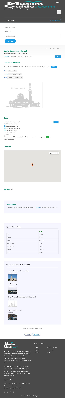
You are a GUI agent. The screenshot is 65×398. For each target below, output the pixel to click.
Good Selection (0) (12, 126)
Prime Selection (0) (11, 124)
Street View (55, 153)
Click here (38, 207)
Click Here (54, 66)
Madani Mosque (13, 284)
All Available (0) (10, 134)
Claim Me (57, 56)
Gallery (13, 56)
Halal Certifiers (53, 347)
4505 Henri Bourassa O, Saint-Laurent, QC (16, 53)
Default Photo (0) (11, 130)
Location (20, 56)
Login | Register (10, 20)
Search (10, 41)
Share (28, 334)
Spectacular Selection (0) (13, 122)
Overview (7, 56)
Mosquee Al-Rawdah (15, 310)
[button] (32, 164)
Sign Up (37, 350)
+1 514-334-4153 (16, 74)
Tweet (37, 334)
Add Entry (55, 20)
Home (42, 49)
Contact (51, 350)
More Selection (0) (11, 132)
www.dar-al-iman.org (16, 77)
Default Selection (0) (13, 128)
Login (36, 347)
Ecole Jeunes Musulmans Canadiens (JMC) (22, 297)
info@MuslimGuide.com (14, 388)
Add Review (27, 56)
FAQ (50, 352)
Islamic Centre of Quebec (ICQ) (18, 271)
